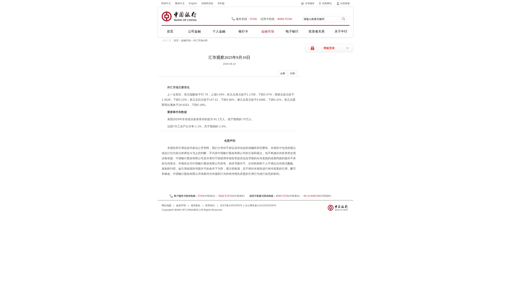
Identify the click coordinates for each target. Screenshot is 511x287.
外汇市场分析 (200, 40)
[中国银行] (178, 16)
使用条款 (196, 205)
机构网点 (327, 3)
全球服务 (310, 3)
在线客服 (345, 3)
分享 (282, 73)
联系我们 (210, 205)
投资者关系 (317, 31)
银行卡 (243, 31)
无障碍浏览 (207, 3)
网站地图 (167, 205)
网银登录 (329, 48)
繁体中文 (180, 3)
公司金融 (194, 31)
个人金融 (219, 31)
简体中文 (166, 3)
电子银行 (292, 31)
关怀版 (221, 3)
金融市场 (267, 31)
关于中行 (341, 31)
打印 (292, 73)
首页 (170, 31)
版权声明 (181, 205)
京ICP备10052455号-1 (232, 205)
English (193, 3)
